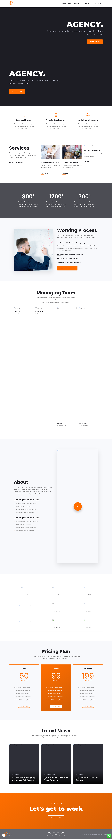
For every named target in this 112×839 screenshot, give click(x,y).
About (70, 4)
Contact (86, 4)
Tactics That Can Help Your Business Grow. (70, 255)
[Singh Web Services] (20, 3)
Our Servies (77, 4)
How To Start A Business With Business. (69, 262)
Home (64, 4)
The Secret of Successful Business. (67, 258)
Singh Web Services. (103, 834)
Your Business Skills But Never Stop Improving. (71, 243)
